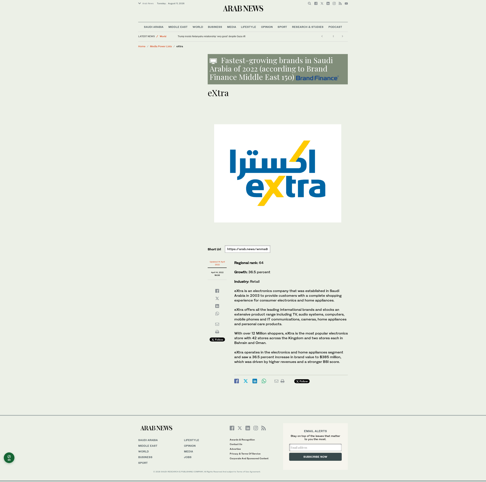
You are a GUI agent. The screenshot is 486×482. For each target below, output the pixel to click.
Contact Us (236, 444)
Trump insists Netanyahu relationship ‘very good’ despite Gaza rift (211, 36)
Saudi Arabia (153, 26)
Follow (218, 339)
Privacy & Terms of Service (245, 453)
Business (215, 26)
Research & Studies (307, 26)
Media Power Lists (161, 46)
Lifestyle (248, 26)
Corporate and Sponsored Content (249, 458)
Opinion (267, 26)
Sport (282, 26)
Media (231, 26)
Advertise (235, 448)
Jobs (188, 457)
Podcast (335, 26)
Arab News (148, 3)
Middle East (178, 26)
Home (141, 46)
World (198, 26)
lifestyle (191, 440)
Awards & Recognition (242, 439)
